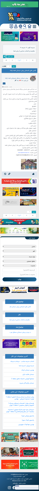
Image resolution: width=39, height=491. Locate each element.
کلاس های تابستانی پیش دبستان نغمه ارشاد (19, 307)
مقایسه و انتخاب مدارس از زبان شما (19, 320)
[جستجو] (25, 26)
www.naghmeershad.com (23, 152)
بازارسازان (15, 483)
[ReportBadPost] (5, 174)
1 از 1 (19, 60)
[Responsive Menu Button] (34, 26)
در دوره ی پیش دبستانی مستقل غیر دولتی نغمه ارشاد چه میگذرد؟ (19, 332)
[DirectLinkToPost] (9, 174)
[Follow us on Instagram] (9, 488)
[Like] (33, 174)
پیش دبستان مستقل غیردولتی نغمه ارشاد (16, 78)
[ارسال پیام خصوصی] (4, 84)
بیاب (19, 279)
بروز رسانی (10, 56)
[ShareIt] (4, 56)
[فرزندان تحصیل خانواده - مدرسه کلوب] (19, 16)
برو (14, 66)
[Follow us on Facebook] (14, 488)
